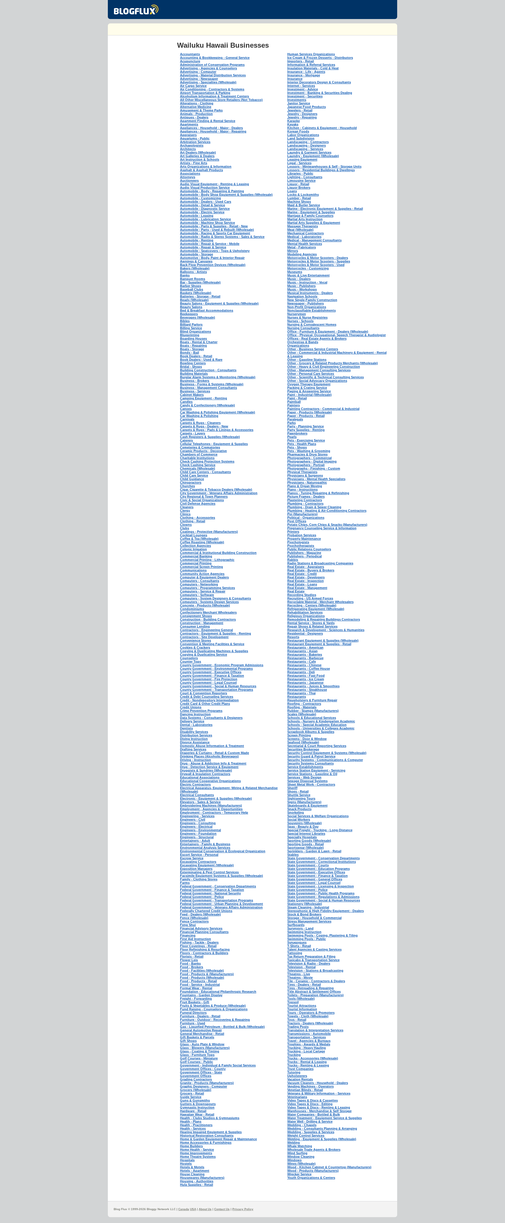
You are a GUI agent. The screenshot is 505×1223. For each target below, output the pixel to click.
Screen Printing (299, 735)
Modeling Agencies (302, 254)
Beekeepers (189, 314)
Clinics (185, 514)
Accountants (190, 54)
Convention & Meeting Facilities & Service (212, 644)
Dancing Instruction (195, 714)
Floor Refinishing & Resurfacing (205, 949)
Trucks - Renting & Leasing (308, 1065)
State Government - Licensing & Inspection (320, 886)
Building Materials (194, 373)
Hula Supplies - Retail (196, 1184)
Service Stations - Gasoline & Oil (312, 774)
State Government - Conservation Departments (323, 858)
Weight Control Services (305, 1135)
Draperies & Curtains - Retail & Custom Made (214, 753)
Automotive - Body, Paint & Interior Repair (212, 258)
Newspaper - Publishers (305, 303)
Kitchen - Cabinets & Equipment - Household (322, 128)
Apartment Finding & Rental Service (207, 121)
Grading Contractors (196, 1079)
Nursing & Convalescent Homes (311, 324)
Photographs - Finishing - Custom (313, 468)
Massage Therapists (302, 226)
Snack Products (299, 809)
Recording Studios (301, 595)
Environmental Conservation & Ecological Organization (222, 851)
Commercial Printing (196, 563)
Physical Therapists (302, 472)
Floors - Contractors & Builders (204, 953)
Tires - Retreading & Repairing (310, 988)
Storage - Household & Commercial (314, 918)
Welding (293, 1142)
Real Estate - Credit (302, 574)
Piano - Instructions (302, 489)
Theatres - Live (298, 974)
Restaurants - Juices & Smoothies (313, 686)
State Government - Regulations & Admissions (323, 897)
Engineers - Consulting (198, 823)
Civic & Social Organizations (202, 500)
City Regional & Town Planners (204, 496)
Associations (190, 173)
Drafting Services (193, 749)
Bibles (185, 321)
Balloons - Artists (193, 272)
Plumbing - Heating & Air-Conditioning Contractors (326, 510)
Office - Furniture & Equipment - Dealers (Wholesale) (327, 331)
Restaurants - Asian (302, 651)
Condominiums (192, 609)
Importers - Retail (300, 61)
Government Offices (195, 1076)
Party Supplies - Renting (306, 430)
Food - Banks (190, 963)
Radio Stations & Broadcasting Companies (320, 563)
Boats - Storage (192, 349)
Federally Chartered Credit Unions (206, 911)
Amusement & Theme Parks (201, 110)
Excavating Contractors (198, 861)
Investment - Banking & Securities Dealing (319, 93)
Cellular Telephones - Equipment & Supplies (214, 444)
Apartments (189, 124)
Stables (293, 854)
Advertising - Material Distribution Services (213, 75)
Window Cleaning (300, 1156)
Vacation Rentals (300, 1079)
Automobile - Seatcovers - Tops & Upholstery (215, 250)
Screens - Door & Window (307, 739)
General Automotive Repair (201, 1030)
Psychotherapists (300, 545)
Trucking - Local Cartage (306, 1051)
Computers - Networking (199, 584)
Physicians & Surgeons (305, 475)
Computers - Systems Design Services (209, 602)
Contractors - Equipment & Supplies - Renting (215, 633)
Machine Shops (299, 201)
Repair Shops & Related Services (312, 626)
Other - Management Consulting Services (319, 370)
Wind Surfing (297, 1153)
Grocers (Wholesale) (195, 1090)
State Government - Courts (308, 865)
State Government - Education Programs (318, 868)
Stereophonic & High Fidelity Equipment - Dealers (325, 911)
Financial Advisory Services (201, 928)
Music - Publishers (301, 286)
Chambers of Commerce (198, 454)
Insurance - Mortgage (303, 75)
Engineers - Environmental (200, 830)
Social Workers (298, 819)
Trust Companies (300, 1069)
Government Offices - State (201, 1072)
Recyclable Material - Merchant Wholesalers (320, 602)
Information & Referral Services (311, 64)
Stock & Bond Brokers (304, 914)
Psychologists (298, 542)
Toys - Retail (296, 1019)
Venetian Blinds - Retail (305, 1090)
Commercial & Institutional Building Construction (218, 552)
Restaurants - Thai (301, 693)
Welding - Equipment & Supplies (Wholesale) (321, 1139)
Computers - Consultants (199, 581)
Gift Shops (188, 1040)
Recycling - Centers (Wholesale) (311, 605)
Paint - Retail (297, 398)
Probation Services (301, 535)
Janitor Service (298, 103)
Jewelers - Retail (299, 110)
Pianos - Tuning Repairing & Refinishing (318, 493)
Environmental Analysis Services (205, 847)
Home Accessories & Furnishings (205, 1142)
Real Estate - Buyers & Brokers (310, 570)
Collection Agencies (195, 545)
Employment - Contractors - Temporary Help (214, 812)
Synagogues (297, 942)
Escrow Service (191, 858)
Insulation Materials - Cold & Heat (313, 68)
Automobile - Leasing (196, 215)
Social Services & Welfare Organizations (318, 816)
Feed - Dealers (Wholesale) (200, 914)
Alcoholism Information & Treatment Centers (214, 96)
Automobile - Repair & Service (203, 247)
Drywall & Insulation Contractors (205, 774)
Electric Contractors (195, 784)
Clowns (186, 524)
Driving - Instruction (195, 760)
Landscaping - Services (305, 149)
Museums (294, 272)
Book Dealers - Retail (196, 356)
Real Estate (296, 591)
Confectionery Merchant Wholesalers (208, 612)
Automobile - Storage (196, 254)
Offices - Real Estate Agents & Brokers (317, 338)
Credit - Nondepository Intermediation (209, 700)
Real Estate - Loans (302, 584)
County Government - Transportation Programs (216, 689)
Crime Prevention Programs (201, 710)
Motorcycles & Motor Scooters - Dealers (317, 258)
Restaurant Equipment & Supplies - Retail (319, 644)
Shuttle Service (298, 795)
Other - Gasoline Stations (306, 359)
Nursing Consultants (303, 328)
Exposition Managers (196, 868)
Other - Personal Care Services (310, 373)
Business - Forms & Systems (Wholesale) (211, 384)
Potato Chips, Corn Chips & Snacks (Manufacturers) (327, 524)
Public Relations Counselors (309, 549)
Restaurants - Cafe (301, 661)
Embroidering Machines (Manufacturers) (211, 805)
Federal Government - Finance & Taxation (212, 890)
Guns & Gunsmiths (195, 1100)
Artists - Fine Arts (193, 163)
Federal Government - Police (202, 897)
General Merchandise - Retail (202, 1033)
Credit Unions (190, 707)
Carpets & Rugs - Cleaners (200, 423)
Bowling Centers (193, 363)
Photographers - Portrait (306, 465)
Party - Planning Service (305, 426)
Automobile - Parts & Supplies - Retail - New (214, 226)
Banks (185, 275)
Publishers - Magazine (304, 552)
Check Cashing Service (197, 465)
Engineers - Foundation (198, 833)
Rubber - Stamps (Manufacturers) (313, 710)
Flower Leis (189, 960)
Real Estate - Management (307, 588)
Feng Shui (188, 925)
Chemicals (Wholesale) (197, 468)
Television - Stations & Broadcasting (315, 970)
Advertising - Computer (198, 71)
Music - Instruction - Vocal (307, 282)
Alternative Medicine (195, 107)
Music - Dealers (299, 279)
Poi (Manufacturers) (302, 514)
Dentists (186, 728)
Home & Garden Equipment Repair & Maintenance (218, 1139)
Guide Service (190, 1097)
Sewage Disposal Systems (307, 781)
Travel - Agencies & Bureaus (309, 1040)
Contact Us (222, 1209)
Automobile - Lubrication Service (205, 219)
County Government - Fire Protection (208, 679)
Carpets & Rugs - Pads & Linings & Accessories (216, 430)
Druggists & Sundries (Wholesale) (206, 770)
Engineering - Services (197, 816)
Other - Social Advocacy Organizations (317, 380)
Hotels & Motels (192, 1167)
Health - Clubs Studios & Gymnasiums (209, 1118)
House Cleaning (192, 1174)
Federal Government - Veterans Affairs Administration (221, 907)
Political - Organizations (305, 517)
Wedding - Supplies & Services (310, 1132)
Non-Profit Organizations (306, 307)
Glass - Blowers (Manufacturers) (205, 1047)
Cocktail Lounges (193, 535)
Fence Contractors (194, 921)
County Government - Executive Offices (210, 672)
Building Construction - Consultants (208, 370)
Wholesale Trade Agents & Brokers (313, 1149)
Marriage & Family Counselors (310, 215)
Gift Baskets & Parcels (197, 1037)
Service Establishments (305, 767)
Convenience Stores (195, 640)
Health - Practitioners (196, 1125)
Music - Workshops (302, 289)
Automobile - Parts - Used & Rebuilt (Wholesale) (217, 229)
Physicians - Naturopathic (307, 482)
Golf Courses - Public (196, 1062)
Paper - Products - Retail (306, 416)
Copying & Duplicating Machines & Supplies (214, 651)
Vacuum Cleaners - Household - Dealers (317, 1083)
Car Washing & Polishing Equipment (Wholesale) (217, 412)
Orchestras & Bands (302, 342)
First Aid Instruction (195, 939)
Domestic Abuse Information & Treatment (212, 746)
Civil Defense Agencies (197, 503)
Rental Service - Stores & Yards (311, 623)
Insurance (294, 78)
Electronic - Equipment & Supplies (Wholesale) (216, 798)
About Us (205, 1209)
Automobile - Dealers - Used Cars (205, 201)
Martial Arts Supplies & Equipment (313, 222)
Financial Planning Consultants (204, 932)
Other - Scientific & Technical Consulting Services (325, 377)
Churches (187, 486)
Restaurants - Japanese (305, 682)
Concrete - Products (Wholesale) (205, 605)
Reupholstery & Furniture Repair (312, 700)
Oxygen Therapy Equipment (309, 384)
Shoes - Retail (298, 791)
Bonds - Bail (189, 352)
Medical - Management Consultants (314, 240)
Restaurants (296, 696)
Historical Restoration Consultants (207, 1135)
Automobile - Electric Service (202, 212)
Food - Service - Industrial (200, 984)
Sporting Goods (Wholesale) (309, 840)
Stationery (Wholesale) (304, 904)
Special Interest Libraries (306, 833)
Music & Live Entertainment (308, 275)
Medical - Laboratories (304, 236)
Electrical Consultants (197, 795)
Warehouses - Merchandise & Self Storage (319, 1111)
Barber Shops (190, 286)
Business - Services (195, 391)
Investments (296, 100)
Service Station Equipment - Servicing (316, 770)
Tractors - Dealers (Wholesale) (310, 1023)
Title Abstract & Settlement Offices (314, 991)
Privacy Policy (242, 1209)
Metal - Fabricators (301, 247)
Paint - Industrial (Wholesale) (309, 394)
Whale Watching (299, 1146)
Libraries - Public (300, 173)
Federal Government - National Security (210, 893)
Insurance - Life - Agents (306, 71)
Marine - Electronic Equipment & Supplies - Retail (325, 208)
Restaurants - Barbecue (305, 658)
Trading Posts (298, 1026)
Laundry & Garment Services (309, 152)
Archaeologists (191, 145)
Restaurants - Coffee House (308, 668)
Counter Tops (190, 661)
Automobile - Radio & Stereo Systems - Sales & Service (222, 236)
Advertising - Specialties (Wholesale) (208, 82)
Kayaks (292, 124)
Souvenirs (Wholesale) (304, 823)
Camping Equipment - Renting (203, 398)
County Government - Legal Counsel (208, 682)
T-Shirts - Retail (299, 946)
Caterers (186, 440)
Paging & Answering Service (309, 391)
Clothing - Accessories (197, 517)
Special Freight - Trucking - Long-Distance (319, 830)
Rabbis (292, 559)
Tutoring (293, 1072)
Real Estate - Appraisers (305, 566)
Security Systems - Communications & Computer (325, 760)
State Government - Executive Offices (316, 872)
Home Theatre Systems (198, 1156)
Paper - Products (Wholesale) (309, 412)
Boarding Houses (193, 338)
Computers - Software (197, 595)
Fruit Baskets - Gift (194, 1002)
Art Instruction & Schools (199, 159)
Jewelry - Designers (302, 114)
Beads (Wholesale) (194, 300)
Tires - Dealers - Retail (304, 984)
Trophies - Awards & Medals (308, 1044)
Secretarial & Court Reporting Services (316, 746)
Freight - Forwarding (196, 998)
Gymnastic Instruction (197, 1107)
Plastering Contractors (304, 500)
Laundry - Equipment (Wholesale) (313, 156)
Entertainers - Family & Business (205, 844)
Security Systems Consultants (310, 763)
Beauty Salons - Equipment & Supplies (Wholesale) (219, 303)
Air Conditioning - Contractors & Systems (212, 89)
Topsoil (293, 1002)
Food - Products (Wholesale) (202, 977)
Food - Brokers (191, 967)
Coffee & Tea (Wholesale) (199, 538)
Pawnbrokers (297, 433)
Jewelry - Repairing (302, 117)
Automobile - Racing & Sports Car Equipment (215, 233)
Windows (294, 1160)
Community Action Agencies (202, 574)
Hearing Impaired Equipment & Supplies (211, 1132)
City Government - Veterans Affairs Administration (218, 493)
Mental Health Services (304, 243)
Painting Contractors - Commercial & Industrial (323, 408)
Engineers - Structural (197, 837)
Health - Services (193, 1128)
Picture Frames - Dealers (306, 496)
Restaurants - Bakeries (304, 654)
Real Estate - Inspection (305, 581)
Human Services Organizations (311, 54)
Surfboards (296, 925)
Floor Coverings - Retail (198, 946)
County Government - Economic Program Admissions (221, 665)
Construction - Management (201, 623)
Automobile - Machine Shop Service (207, 222)
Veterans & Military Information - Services (318, 1093)
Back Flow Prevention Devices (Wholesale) (212, 265)
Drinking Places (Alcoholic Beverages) (209, 756)
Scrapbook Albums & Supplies (310, 732)
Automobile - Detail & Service (202, 205)
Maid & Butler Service (303, 205)
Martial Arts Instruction (305, 219)
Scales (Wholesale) (301, 714)
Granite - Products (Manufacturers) (207, 1083)
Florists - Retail (191, 956)
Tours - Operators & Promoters (311, 1012)
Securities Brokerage (303, 749)
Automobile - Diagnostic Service (205, 208)
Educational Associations (199, 777)
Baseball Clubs (191, 289)
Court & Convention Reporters (203, 693)
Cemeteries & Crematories (200, 447)
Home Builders (191, 1146)
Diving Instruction (194, 739)
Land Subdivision (300, 138)
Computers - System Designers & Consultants (215, 598)
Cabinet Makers (192, 394)
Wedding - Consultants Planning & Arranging (322, 1128)
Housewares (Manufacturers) (202, 1177)
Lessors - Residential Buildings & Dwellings (321, 170)
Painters (293, 405)
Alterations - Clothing (196, 103)
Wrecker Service (299, 1174)
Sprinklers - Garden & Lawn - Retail (314, 851)
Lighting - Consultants (304, 177)
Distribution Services (196, 735)
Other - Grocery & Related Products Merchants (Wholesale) (332, 363)
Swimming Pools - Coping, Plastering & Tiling (322, 935)
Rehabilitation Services (305, 612)
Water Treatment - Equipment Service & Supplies (324, 1118)
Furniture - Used (192, 1023)
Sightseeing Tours (301, 798)
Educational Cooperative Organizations (210, 781)
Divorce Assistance (195, 742)
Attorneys (187, 177)
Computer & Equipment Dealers (204, 577)
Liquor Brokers (298, 187)
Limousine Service (301, 180)
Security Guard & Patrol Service (311, 756)
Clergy (185, 510)
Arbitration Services (195, 142)
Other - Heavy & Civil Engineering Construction (323, 366)
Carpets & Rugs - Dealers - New (204, 426)
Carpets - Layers (192, 433)
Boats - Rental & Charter (198, 342)
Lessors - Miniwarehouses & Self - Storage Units (324, 166)
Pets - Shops (297, 447)
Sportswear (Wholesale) (305, 847)
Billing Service (191, 328)
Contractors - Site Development (204, 637)
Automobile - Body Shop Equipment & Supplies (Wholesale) (226, 194)
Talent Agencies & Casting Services (314, 949)
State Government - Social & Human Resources (323, 900)
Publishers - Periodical (304, 556)
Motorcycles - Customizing (308, 268)
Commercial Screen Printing (201, 566)
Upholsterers (297, 1076)
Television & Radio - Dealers (308, 963)
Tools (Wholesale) (301, 998)
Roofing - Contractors (304, 703)
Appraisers (188, 135)
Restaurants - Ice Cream (305, 679)
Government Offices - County (203, 1069)
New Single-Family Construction (312, 300)
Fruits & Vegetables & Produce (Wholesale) (213, 1005)
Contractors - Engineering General (206, 630)
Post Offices (296, 521)
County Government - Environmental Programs (216, 668)
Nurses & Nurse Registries (307, 317)
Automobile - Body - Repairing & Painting (212, 191)
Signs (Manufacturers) (304, 802)
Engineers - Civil (192, 819)
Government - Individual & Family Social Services (218, 1065)
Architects (188, 149)
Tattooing (294, 953)
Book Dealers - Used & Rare (201, 359)
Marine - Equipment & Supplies (311, 212)
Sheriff (292, 788)
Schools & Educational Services (311, 717)
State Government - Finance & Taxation (317, 875)
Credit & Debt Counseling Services (206, 696)
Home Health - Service (197, 1149)
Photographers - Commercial (309, 458)
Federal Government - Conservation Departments (218, 886)
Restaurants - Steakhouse (307, 689)
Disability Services (194, 732)
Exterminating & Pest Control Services (209, 872)
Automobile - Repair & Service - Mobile (209, 243)
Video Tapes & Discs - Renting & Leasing (318, 1107)
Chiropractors (190, 482)
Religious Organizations (306, 616)
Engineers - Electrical (196, 826)
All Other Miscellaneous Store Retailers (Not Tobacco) (221, 100)
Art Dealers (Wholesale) (198, 152)
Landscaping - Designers (306, 145)
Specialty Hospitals (302, 837)
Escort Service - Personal (199, 854)
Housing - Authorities (196, 1181)
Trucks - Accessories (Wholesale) (312, 1058)
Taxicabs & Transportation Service (313, 960)
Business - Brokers (194, 380)
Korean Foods (298, 131)
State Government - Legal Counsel (313, 882)
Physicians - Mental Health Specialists (316, 479)
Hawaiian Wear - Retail (197, 1114)
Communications (193, 570)
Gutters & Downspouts (198, 1104)
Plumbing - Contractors (305, 503)
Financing (188, 935)
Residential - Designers (305, 633)
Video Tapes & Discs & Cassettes (312, 1100)
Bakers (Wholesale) (195, 268)
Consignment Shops (196, 616)
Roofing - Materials (302, 707)
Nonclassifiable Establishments (311, 310)
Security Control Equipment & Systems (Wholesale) (326, 753)
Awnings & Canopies (196, 261)
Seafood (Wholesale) (303, 742)
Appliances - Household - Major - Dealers (211, 128)
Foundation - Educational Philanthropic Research (218, 991)
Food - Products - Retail (198, 981)
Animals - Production (196, 114)
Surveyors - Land (300, 928)
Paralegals (295, 419)
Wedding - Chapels (302, 1125)
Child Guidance (192, 479)
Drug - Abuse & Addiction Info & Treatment (213, 763)
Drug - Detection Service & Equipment (209, 767)
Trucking (294, 1055)
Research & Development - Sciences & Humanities (325, 630)
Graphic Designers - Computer (203, 1086)
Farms (185, 882)
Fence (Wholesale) (194, 918)
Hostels (186, 1163)
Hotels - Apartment (194, 1170)
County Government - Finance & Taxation (212, 675)
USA (193, 1209)
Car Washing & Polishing (199, 416)
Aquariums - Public (195, 138)
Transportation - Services (306, 1037)
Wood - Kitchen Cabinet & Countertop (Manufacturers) (329, 1167)
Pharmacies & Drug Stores (307, 454)
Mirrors (292, 250)
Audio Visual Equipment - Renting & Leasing (214, 184)
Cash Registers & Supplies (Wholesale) (210, 437)
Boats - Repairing (193, 345)
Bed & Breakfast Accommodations (206, 310)
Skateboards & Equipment (307, 805)
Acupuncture (190, 61)
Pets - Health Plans (301, 444)
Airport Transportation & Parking (205, 93)
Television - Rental (301, 967)
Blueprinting (189, 335)
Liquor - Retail (298, 184)
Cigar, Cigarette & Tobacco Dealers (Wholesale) (216, 489)
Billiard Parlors (191, 324)
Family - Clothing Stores (198, 879)
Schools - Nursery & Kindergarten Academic (321, 721)
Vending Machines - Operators (310, 1086)
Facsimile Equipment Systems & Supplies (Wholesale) (221, 875)
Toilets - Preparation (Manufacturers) (315, 995)
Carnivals (187, 419)
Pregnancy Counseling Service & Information (322, 528)
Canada (183, 1209)
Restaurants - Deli (301, 672)
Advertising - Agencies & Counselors (208, 68)
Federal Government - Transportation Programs (216, 900)
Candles (186, 401)
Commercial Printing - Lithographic (207, 559)
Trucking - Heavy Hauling (306, 1047)
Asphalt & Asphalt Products (201, 170)
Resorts (293, 637)
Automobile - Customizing (200, 198)
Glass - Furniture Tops (197, 1055)
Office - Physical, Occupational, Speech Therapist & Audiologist (336, 335)
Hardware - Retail (193, 1111)
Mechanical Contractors (305, 233)
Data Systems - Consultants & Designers (211, 717)
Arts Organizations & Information (205, 166)
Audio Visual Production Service (205, 187)
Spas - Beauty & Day (303, 826)
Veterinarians (297, 1097)
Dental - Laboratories (196, 724)
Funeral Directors (193, 1012)
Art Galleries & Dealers (197, 156)
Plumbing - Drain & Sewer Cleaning (314, 507)
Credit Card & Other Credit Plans (205, 703)
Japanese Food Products (306, 107)
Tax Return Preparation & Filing (311, 956)
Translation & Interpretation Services (315, 1030)
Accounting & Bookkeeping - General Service (215, 57)
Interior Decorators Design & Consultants (319, 82)
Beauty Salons (191, 307)
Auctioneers (189, 180)
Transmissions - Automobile (309, 1033)
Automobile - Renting (196, 240)
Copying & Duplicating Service (203, 654)
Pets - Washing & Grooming (308, 451)
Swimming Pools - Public (306, 939)
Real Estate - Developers (306, 577)
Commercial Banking (196, 556)
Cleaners (186, 507)
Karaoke (293, 121)
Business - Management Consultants (208, 387)
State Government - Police (307, 890)
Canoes (186, 408)
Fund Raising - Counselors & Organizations (214, 1009)
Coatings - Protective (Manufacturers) (209, 531)
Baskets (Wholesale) (195, 293)
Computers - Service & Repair (202, 591)
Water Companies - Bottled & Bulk (313, 1114)
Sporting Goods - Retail (305, 844)
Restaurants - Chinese (304, 665)
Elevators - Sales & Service (200, 802)
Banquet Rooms (192, 279)
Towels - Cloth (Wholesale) (307, 1016)
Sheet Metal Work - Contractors (311, 784)
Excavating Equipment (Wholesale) (207, 865)
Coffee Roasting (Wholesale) (202, 542)
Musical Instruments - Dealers (310, 293)
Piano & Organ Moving (304, 486)
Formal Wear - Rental (196, 988)
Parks (291, 423)
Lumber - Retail (299, 198)
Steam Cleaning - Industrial (308, 907)
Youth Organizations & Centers (311, 1177)
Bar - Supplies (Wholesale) (200, 282)
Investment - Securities (305, 96)
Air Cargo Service (193, 85)
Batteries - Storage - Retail (200, 296)
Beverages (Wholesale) (197, 317)
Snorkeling (295, 812)
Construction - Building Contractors (208, 619)
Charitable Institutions (197, 458)
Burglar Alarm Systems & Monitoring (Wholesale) (217, 377)
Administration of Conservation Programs (212, 64)
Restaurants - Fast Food (306, 675)
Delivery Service (192, 721)
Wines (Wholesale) (301, 1163)
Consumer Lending (195, 626)
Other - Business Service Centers (312, 349)
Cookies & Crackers (195, 647)
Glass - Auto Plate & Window (202, 1044)
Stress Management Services (309, 921)
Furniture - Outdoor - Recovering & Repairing (215, 1019)
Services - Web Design (304, 777)
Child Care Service (194, 475)
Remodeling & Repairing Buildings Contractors (323, 619)
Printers (293, 531)
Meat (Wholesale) (300, 229)
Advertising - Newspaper (199, 78)
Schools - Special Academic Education (317, 724)
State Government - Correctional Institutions (321, 861)
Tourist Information (302, 1009)
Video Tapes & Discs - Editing (310, 1104)
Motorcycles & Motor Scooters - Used (316, 265)
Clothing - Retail (192, 521)
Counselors (189, 658)
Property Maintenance (304, 538)
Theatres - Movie (300, 977)
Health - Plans (190, 1121)
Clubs (184, 528)
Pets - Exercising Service (306, 440)
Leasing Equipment (302, 159)
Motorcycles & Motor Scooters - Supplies (318, 261)
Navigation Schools (302, 296)
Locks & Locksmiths (303, 194)
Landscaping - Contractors (308, 142)
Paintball (294, 401)
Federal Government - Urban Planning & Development (221, 904)
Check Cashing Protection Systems (207, 461)
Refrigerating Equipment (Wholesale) (315, 609)
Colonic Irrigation (193, 549)
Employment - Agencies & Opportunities (211, 809)
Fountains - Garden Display (201, 995)
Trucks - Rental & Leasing (307, 1062)
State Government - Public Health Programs (320, 893)
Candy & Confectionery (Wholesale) (207, 405)
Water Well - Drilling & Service (310, 1121)
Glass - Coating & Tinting (199, 1051)
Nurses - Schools (300, 321)
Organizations (298, 345)
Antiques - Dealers (194, 117)
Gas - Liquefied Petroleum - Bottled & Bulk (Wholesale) (222, 1026)
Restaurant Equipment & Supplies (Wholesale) (323, 640)
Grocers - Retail (192, 1093)
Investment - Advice (302, 89)
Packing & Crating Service (307, 387)
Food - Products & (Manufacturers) (207, 974)
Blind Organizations (195, 331)
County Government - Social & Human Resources (218, 686)
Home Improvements (196, 1153)
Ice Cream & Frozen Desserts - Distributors (320, 57)
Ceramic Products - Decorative (203, 451)
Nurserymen (296, 314)
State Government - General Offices (314, 879)
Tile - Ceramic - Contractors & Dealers (316, 981)
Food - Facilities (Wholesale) (202, 970)
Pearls (292, 437)
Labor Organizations (303, 135)
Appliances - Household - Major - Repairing (213, 131)
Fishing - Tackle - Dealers (199, 942)
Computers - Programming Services (207, 588)
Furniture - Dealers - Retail (200, 1016)
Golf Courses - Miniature (199, 1058)
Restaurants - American (305, 647)
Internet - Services (301, 85)
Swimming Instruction (304, 932)
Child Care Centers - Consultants (205, 472)
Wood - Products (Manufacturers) (313, 1170)
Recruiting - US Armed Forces (310, 598)
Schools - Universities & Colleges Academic (320, 728)
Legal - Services (299, 163)
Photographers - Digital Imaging (312, 461)
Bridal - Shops (191, 366)
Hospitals (187, 1160)
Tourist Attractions (301, 1005)
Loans (292, 191)
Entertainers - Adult (195, 840)
